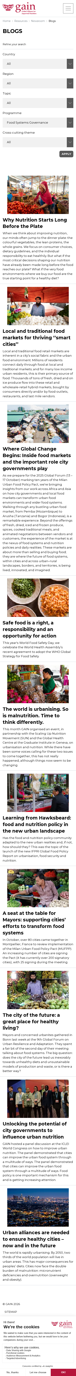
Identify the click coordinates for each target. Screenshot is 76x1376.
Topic (7, 93)
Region (8, 74)
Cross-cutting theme (19, 132)
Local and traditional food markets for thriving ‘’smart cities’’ (37, 337)
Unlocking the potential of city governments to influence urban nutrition (35, 1130)
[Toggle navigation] (68, 8)
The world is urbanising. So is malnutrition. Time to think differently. (35, 715)
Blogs (52, 21)
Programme (12, 113)
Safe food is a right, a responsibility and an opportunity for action (29, 629)
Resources (20, 21)
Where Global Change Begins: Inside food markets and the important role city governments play (37, 458)
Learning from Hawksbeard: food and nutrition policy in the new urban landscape (37, 824)
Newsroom (38, 21)
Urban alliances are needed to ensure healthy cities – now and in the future (36, 1239)
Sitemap (11, 1312)
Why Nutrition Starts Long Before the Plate (35, 223)
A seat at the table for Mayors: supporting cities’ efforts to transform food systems (34, 923)
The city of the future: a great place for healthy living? (31, 1021)
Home (7, 21)
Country (9, 54)
